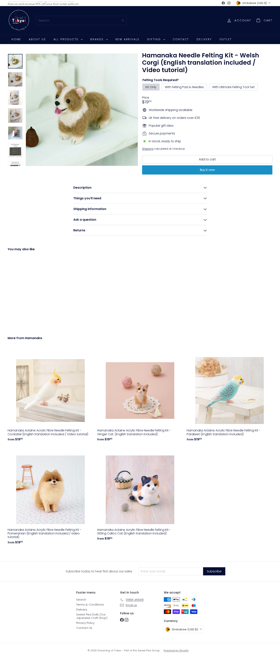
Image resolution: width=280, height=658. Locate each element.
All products (67, 39)
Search (81, 600)
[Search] (123, 20)
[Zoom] (82, 110)
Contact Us (84, 628)
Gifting (154, 39)
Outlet (225, 39)
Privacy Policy (85, 623)
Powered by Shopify (176, 650)
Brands (97, 39)
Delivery (204, 39)
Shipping (147, 149)
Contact (181, 39)
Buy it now (207, 170)
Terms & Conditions (90, 604)
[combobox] (81, 20)
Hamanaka (33, 338)
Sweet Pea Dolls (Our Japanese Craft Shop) (91, 616)
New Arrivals (127, 39)
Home (16, 39)
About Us (37, 39)
